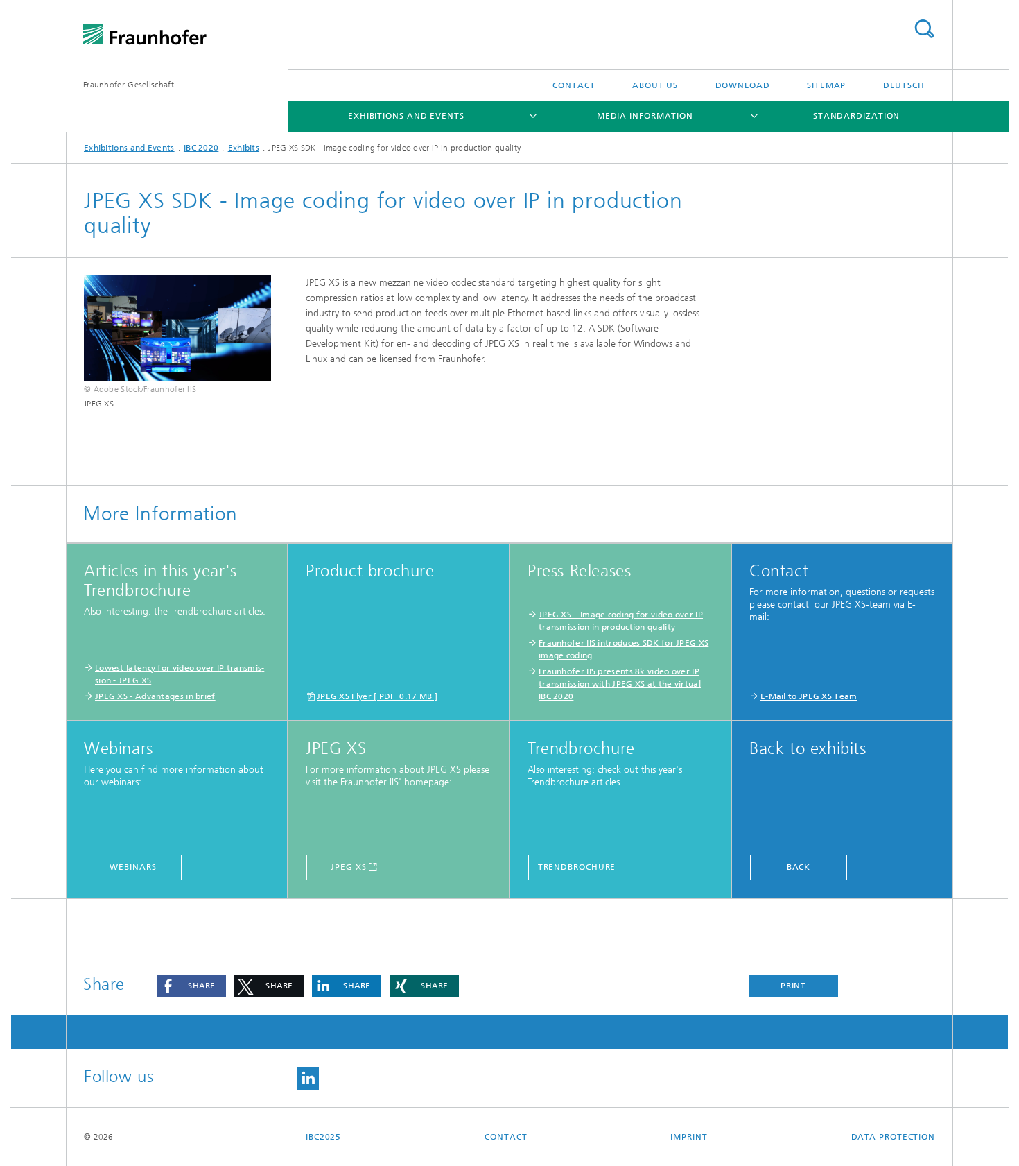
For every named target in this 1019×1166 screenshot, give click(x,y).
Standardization (856, 116)
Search (924, 28)
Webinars (133, 867)
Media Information (645, 116)
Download (742, 85)
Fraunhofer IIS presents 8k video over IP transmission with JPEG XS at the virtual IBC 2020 (620, 684)
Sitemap (826, 85)
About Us (655, 85)
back (799, 867)
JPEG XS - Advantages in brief (155, 696)
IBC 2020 (201, 148)
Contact (573, 85)
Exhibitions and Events (406, 116)
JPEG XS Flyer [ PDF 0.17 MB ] (377, 696)
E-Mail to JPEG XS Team (808, 696)
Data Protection (893, 1137)
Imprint (688, 1137)
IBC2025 (323, 1137)
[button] (191, 986)
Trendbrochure (577, 867)
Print (794, 986)
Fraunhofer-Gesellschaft (128, 84)
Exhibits (243, 148)
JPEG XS (348, 867)
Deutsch (904, 85)
